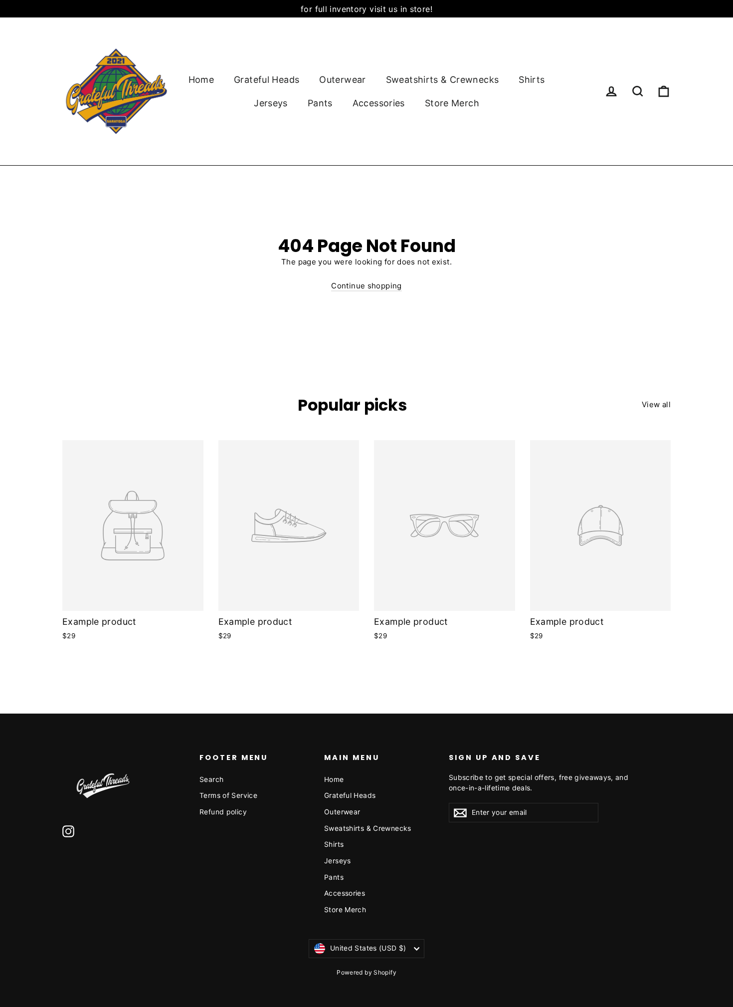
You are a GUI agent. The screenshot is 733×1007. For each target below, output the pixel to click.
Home (201, 79)
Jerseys (271, 103)
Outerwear (342, 79)
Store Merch (452, 103)
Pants (320, 103)
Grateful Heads (266, 79)
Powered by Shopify (366, 972)
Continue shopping (366, 285)
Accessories (379, 103)
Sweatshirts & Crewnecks (442, 79)
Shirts (532, 79)
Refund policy (223, 811)
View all (656, 404)
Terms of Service (228, 795)
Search (211, 779)
